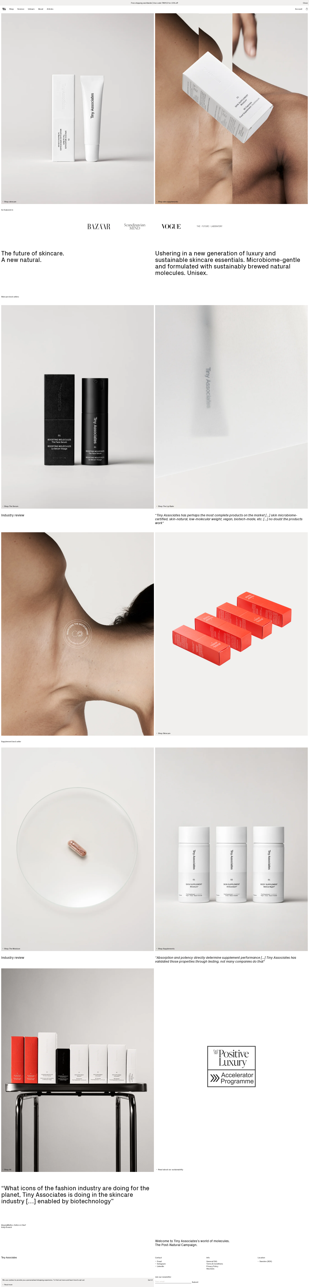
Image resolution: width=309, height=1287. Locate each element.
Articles (50, 9)
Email (159, 1261)
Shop (11, 9)
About (40, 9)
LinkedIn (160, 1266)
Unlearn (31, 9)
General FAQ (211, 1261)
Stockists (210, 1269)
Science (20, 9)
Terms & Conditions (214, 1264)
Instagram (161, 1264)
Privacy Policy (212, 1266)
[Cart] (307, 9)
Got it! (150, 1280)
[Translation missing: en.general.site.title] (4, 9)
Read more (8, 1285)
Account (298, 9)
